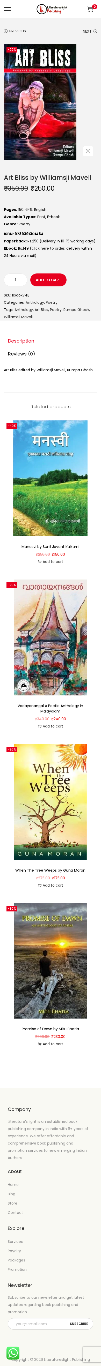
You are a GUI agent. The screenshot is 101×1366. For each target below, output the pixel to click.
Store (12, 1203)
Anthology (35, 302)
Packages (16, 1260)
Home (13, 1184)
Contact (15, 1212)
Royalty (14, 1250)
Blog (11, 1194)
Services (15, 1241)
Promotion (17, 1269)
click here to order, (48, 248)
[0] (90, 9)
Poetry (51, 302)
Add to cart (48, 280)
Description (21, 341)
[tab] (50, 341)
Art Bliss (41, 309)
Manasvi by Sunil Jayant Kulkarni (50, 546)
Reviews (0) (21, 354)
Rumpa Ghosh (76, 309)
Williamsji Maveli (18, 317)
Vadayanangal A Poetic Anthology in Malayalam (50, 708)
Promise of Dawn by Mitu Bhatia (50, 1028)
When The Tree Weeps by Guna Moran (50, 870)
